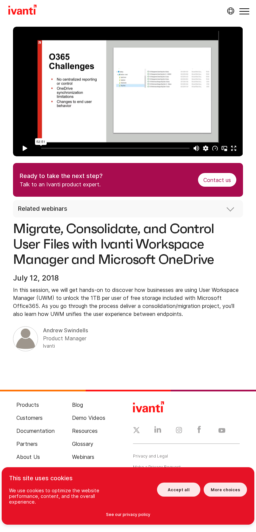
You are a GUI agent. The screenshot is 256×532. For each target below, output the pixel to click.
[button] (244, 11)
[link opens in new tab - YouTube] (221, 430)
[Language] (229, 11)
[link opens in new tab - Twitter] (136, 431)
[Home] (22, 11)
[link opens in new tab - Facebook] (199, 431)
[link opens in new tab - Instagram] (179, 431)
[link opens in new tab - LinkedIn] (157, 431)
